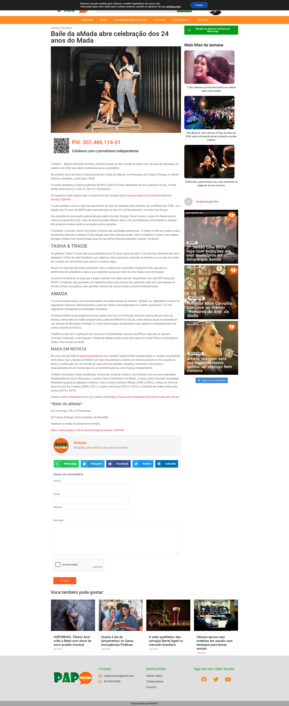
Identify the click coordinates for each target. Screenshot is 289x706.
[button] (66, 464)
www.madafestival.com (94, 356)
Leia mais (58, 649)
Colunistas (179, 20)
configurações (173, 6)
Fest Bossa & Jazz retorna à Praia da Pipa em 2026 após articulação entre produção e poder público (211, 136)
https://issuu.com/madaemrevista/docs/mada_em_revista (144, 397)
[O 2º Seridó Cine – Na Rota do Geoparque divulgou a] (211, 237)
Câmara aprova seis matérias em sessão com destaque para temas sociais (215, 642)
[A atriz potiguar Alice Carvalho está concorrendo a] (211, 292)
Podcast (202, 20)
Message (58, 520)
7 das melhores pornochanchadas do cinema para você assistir (211, 89)
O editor (159, 20)
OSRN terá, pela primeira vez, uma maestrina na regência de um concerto (211, 183)
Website (57, 507)
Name (57, 481)
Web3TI (154, 703)
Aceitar (199, 5)
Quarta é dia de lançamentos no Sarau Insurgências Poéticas (117, 641)
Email (56, 494)
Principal (87, 20)
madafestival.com (77, 397)
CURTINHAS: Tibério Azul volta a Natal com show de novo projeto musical (72, 641)
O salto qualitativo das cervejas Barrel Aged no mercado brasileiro (166, 641)
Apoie (103, 20)
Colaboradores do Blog (130, 20)
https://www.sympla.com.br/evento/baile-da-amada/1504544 (87, 430)
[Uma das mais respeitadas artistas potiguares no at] (211, 348)
